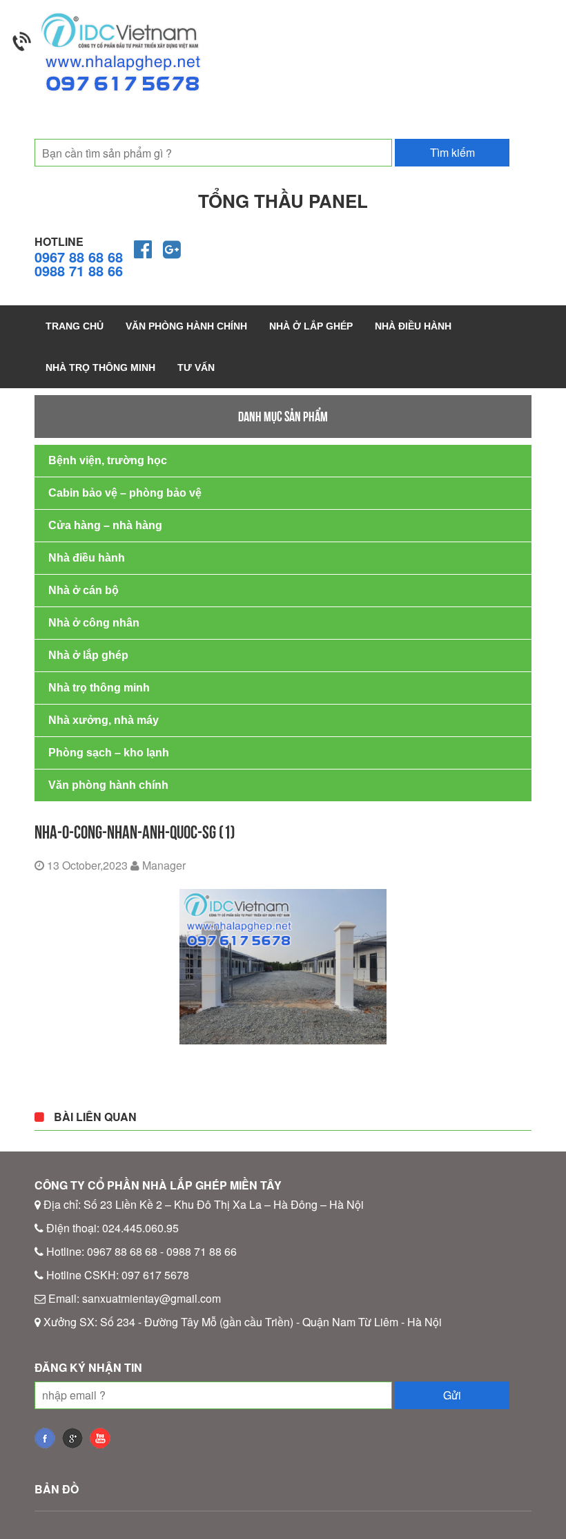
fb (45, 1438)
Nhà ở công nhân (93, 623)
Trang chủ (75, 326)
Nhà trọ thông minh (100, 367)
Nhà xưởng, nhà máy (103, 720)
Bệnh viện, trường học (107, 460)
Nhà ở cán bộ (83, 590)
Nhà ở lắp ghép (311, 326)
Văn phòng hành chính (186, 326)
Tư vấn (196, 367)
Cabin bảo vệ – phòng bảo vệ (125, 493)
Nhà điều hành (413, 326)
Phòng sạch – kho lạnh (108, 752)
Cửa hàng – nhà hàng (105, 525)
